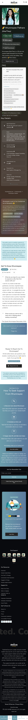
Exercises (3, 570)
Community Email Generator (7, 577)
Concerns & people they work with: (14, 70)
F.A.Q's (2, 611)
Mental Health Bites (6, 573)
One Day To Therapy (6, 575)
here (18, 700)
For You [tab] (5, 269)
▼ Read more (6, 86)
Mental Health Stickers (6, 582)
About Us (3, 609)
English (6, 48)
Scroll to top (14, 707)
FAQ (4, 65)
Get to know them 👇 (7, 108)
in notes (9, 36)
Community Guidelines (6, 616)
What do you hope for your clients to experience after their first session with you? (15, 279)
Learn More (11, 534)
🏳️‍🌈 (19, 95)
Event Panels (4, 603)
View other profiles (14, 449)
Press (2, 614)
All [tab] (14, 272)
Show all (9, 157)
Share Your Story (5, 588)
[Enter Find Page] (24, 2)
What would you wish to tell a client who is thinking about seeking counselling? (14, 315)
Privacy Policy (19, 704)
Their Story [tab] (13, 269)
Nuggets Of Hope (5, 580)
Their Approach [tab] (7, 272)
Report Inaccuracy (14, 184)
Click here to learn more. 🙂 (8, 259)
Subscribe (14, 477)
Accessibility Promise (6, 618)
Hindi (9, 48)
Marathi (12, 48)
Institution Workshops (6, 601)
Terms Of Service (9, 704)
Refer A (6, 591)
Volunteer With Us (5, 593)
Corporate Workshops (6, 598)
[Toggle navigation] (2, 2)
